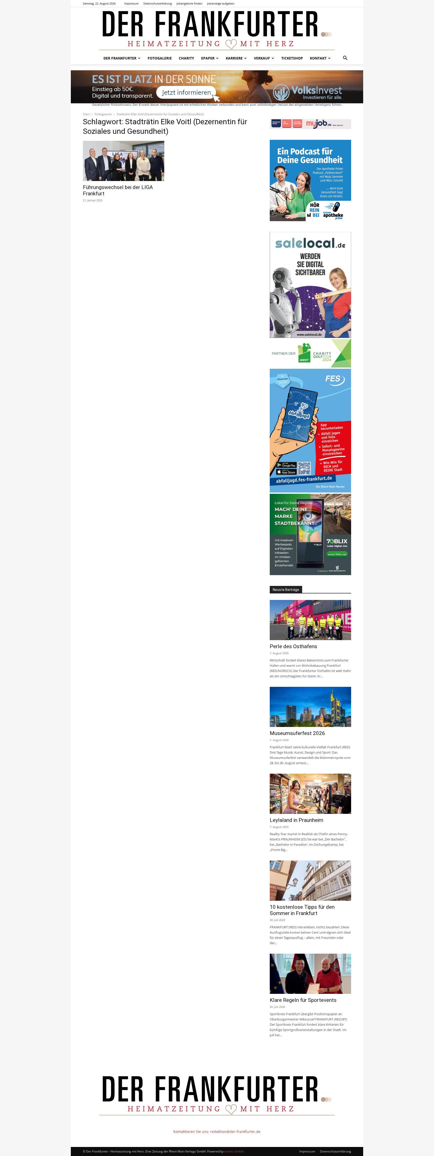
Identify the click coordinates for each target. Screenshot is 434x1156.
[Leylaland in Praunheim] (310, 794)
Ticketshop (292, 58)
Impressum (131, 3)
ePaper (207, 58)
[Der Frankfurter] (217, 29)
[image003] (310, 219)
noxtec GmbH (233, 1151)
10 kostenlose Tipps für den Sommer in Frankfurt (302, 910)
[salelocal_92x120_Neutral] (310, 336)
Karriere (234, 58)
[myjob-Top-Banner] (310, 127)
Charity (186, 58)
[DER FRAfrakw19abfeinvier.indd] (310, 491)
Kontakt (318, 58)
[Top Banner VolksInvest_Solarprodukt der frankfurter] (217, 88)
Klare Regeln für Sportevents (303, 1000)
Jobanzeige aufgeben (220, 3)
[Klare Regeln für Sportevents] (310, 974)
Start (86, 114)
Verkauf (262, 58)
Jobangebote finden (189, 3)
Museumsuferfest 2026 (297, 733)
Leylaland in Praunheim (296, 820)
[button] (345, 58)
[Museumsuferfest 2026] (310, 707)
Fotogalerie (160, 58)
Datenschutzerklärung (157, 3)
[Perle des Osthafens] (310, 620)
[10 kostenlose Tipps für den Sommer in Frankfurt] (310, 881)
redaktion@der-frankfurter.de (235, 1131)
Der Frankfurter (119, 58)
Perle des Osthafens (293, 646)
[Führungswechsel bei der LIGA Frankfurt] (123, 161)
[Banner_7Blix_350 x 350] (310, 573)
